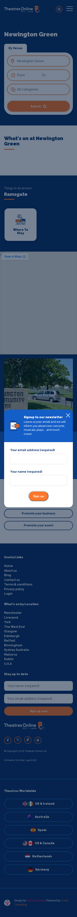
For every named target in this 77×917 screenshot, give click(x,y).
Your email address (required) (32, 450)
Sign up (38, 496)
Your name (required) (26, 471)
